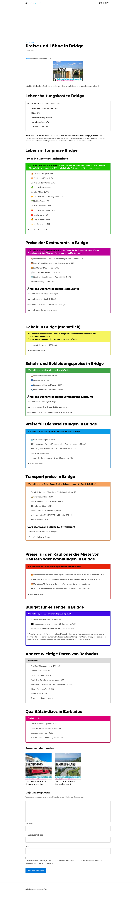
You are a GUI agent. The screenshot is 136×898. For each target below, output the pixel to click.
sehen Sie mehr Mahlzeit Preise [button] (40, 230)
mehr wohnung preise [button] (36, 594)
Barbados (30, 42)
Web (27, 846)
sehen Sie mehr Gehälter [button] (37, 351)
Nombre (29, 824)
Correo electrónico (35, 835)
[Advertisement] (64, 22)
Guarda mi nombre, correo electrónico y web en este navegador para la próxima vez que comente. (64, 862)
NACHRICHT (103, 3)
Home (28, 58)
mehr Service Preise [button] (36, 464)
